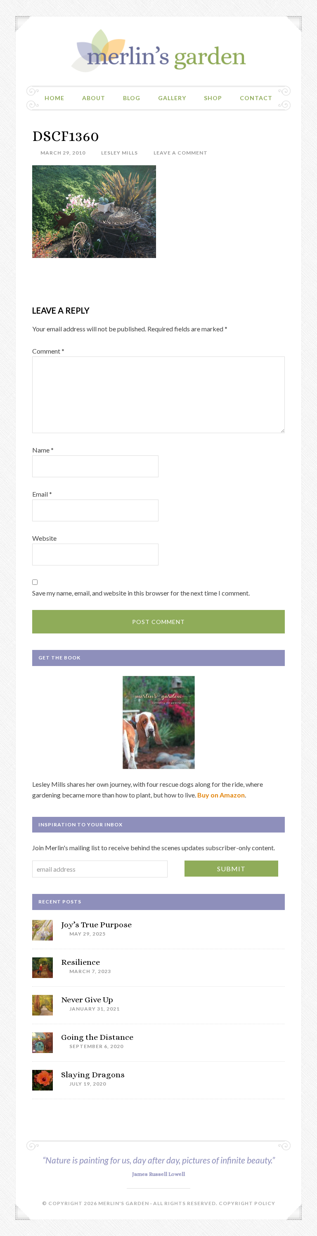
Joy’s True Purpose (96, 924)
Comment (48, 351)
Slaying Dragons (93, 1074)
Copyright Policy (247, 1203)
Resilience (80, 962)
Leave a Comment (181, 153)
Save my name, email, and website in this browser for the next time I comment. (141, 593)
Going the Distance (97, 1037)
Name (43, 450)
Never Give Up (87, 999)
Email (42, 494)
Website (44, 538)
